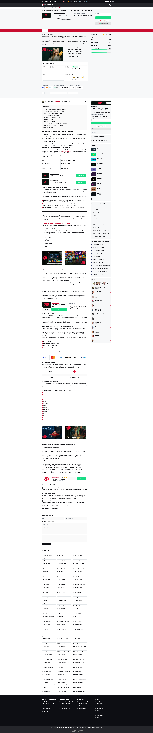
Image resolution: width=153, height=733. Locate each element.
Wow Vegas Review (78, 571)
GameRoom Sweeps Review (64, 664)
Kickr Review (61, 649)
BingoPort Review (62, 611)
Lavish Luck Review (78, 579)
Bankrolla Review (78, 597)
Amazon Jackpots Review (79, 560)
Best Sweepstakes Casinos (98, 215)
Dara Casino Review (46, 643)
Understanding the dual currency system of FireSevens (55, 109)
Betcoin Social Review (79, 618)
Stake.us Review (46, 552)
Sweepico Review (78, 592)
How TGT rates (99, 705)
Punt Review (61, 616)
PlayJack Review (62, 646)
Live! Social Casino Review (80, 651)
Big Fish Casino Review (48, 654)
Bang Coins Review (78, 589)
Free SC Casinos (96, 218)
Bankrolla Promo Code (46, 708)
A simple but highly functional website (51, 115)
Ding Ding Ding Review (48, 664)
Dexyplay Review (46, 603)
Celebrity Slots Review (48, 659)
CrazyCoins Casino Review (80, 563)
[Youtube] (110, 1)
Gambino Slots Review (79, 613)
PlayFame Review (46, 641)
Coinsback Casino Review (63, 560)
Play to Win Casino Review (48, 679)
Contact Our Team (100, 708)
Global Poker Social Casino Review (48, 668)
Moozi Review (61, 613)
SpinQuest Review (62, 579)
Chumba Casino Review (63, 674)
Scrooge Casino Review (79, 662)
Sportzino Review (78, 595)
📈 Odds (75, 1)
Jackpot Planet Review (63, 589)
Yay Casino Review (78, 624)
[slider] (51, 521)
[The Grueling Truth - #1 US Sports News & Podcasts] (49, 5)
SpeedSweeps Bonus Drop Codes (99, 274)
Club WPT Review (78, 616)
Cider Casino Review (47, 579)
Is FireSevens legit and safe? (49, 121)
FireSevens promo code (66, 151)
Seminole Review (62, 624)
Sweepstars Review (46, 563)
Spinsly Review (45, 571)
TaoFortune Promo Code (98, 262)
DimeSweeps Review (78, 587)
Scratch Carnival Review (79, 657)
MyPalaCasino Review (63, 657)
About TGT (98, 701)
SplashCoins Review (46, 576)
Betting (67, 4)
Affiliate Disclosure (100, 715)
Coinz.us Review (62, 587)
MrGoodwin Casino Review (80, 584)
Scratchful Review (46, 632)
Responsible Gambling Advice (102, 706)
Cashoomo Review (62, 558)
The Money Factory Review (80, 691)
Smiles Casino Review (63, 659)
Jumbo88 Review (46, 605)
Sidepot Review (46, 587)
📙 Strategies (70, 1)
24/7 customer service (48, 119)
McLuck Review (62, 641)
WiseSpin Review (46, 566)
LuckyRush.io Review (47, 646)
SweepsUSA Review (46, 624)
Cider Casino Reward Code (98, 250)
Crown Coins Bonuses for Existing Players (68, 701)
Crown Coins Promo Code (98, 244)
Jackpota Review (46, 560)
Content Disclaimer (100, 713)
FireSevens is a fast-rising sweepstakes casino (53, 125)
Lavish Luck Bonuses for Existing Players (101, 268)
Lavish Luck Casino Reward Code (99, 247)
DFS (71, 4)
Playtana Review (62, 595)
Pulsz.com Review (46, 592)
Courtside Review (62, 603)
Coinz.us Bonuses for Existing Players (100, 271)
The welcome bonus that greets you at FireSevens (54, 111)
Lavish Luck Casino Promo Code (48, 703)
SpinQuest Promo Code (97, 256)
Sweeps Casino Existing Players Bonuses (101, 230)
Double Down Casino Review (80, 646)
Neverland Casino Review (63, 608)
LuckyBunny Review (62, 563)
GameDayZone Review (63, 684)
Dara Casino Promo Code (83, 706)
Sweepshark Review (46, 595)
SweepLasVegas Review (47, 621)
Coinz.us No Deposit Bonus (65, 708)
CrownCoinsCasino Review (64, 552)
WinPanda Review (47, 687)
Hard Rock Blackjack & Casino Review (64, 688)
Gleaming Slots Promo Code (98, 259)
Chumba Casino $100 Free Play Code (67, 705)
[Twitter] (108, 1)
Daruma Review (46, 613)
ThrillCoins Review (78, 581)
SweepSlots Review (47, 671)
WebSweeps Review (78, 676)
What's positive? (46, 527)
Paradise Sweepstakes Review (80, 679)
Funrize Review (46, 597)
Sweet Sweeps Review (63, 566)
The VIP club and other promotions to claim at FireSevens (55, 123)
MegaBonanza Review (47, 558)
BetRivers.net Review (79, 671)
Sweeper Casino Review (79, 659)
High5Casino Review (78, 603)
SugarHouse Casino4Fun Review (50, 684)
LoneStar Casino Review (47, 555)
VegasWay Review (46, 589)
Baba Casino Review (62, 576)
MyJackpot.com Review (48, 691)
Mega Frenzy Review (79, 684)
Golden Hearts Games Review (48, 616)
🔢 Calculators (82, 1)
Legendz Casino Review (63, 638)
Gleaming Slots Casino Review (80, 568)
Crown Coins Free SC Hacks (65, 703)
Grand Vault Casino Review (64, 621)
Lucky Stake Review (47, 682)
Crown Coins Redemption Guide (84, 701)
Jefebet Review (62, 682)
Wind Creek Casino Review (48, 676)
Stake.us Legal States (82, 708)
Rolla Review (61, 571)
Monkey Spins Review (79, 626)
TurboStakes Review (47, 611)
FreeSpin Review (78, 576)
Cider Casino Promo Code (47, 706)
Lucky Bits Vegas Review (63, 597)
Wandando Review (62, 605)
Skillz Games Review (79, 674)
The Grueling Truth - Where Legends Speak (48, 7)
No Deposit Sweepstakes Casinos (100, 224)
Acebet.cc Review (46, 584)
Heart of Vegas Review (63, 679)
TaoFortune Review (46, 600)
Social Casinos (96, 206)
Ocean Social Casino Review (64, 651)
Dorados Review (78, 558)
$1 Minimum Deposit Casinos (99, 236)
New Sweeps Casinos (97, 212)
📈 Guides (64, 1)
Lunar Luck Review (47, 662)
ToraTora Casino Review (63, 676)
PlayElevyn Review (62, 584)
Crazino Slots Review (79, 664)
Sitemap (98, 717)
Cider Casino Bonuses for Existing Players (101, 265)
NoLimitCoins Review (79, 600)
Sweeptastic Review (63, 643)
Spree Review (61, 581)
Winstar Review (78, 687)
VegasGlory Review (62, 629)
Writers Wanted (99, 712)
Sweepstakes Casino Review (80, 566)
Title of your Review (46, 524)
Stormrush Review (62, 600)
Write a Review (83, 511)
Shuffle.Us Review (62, 592)
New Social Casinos (97, 227)
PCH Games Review (78, 649)
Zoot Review (46, 657)
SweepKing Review (78, 555)
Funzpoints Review (78, 667)
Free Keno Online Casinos (83, 703)
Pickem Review (77, 638)
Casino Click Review (46, 568)
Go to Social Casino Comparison (101, 198)
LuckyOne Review (62, 691)
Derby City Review (47, 651)
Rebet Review (45, 608)
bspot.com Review (78, 654)
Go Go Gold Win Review (79, 641)
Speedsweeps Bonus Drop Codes (66, 706)
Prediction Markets (77, 4)
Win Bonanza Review (78, 611)
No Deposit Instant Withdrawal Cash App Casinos (102, 233)
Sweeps (84, 4)
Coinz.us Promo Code (97, 253)
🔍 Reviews (88, 1)
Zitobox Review (62, 654)
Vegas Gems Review (79, 682)
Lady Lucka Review (46, 581)
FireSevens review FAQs (48, 127)
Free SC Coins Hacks (97, 209)
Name (43, 518)
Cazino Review (62, 667)
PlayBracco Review (78, 605)
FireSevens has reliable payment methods (52, 117)
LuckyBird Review (78, 643)
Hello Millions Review (47, 638)
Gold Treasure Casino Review (64, 671)
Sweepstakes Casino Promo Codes (100, 221)
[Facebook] (106, 1)
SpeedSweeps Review (63, 568)
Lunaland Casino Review (63, 626)
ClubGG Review (62, 618)
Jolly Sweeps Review (78, 608)
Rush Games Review (47, 674)
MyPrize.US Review (78, 552)
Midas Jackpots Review (79, 629)
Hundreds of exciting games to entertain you (53, 113)
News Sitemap (99, 719)
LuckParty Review (78, 621)
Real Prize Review (62, 555)
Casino (88, 4)
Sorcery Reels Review (47, 626)
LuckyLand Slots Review (48, 649)
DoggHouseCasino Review (64, 662)
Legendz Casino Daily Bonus (83, 705)
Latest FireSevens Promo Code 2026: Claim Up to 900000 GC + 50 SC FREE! (102, 140)
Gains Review (45, 629)
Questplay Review (46, 618)
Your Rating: (44, 521)
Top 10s (57, 4)
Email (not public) (69, 518)
